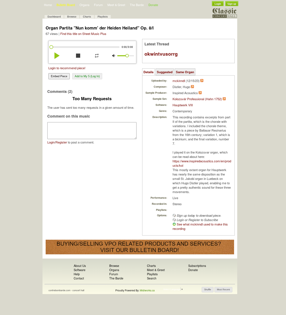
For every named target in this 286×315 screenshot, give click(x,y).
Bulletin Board (66, 5)
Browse (71, 16)
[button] (208, 289)
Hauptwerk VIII (183, 105)
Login (218, 4)
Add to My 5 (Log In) (87, 76)
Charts (87, 16)
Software (79, 270)
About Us (80, 266)
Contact (79, 278)
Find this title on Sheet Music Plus (83, 33)
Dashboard (54, 16)
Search (151, 278)
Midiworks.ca (147, 290)
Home (48, 5)
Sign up (231, 4)
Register (61, 142)
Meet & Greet (116, 5)
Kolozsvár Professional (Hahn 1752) (197, 99)
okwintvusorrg (161, 53)
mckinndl (179, 80)
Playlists (103, 16)
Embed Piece (59, 76)
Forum (98, 5)
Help (77, 274)
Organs (84, 5)
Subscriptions (197, 266)
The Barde (137, 5)
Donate (153, 5)
